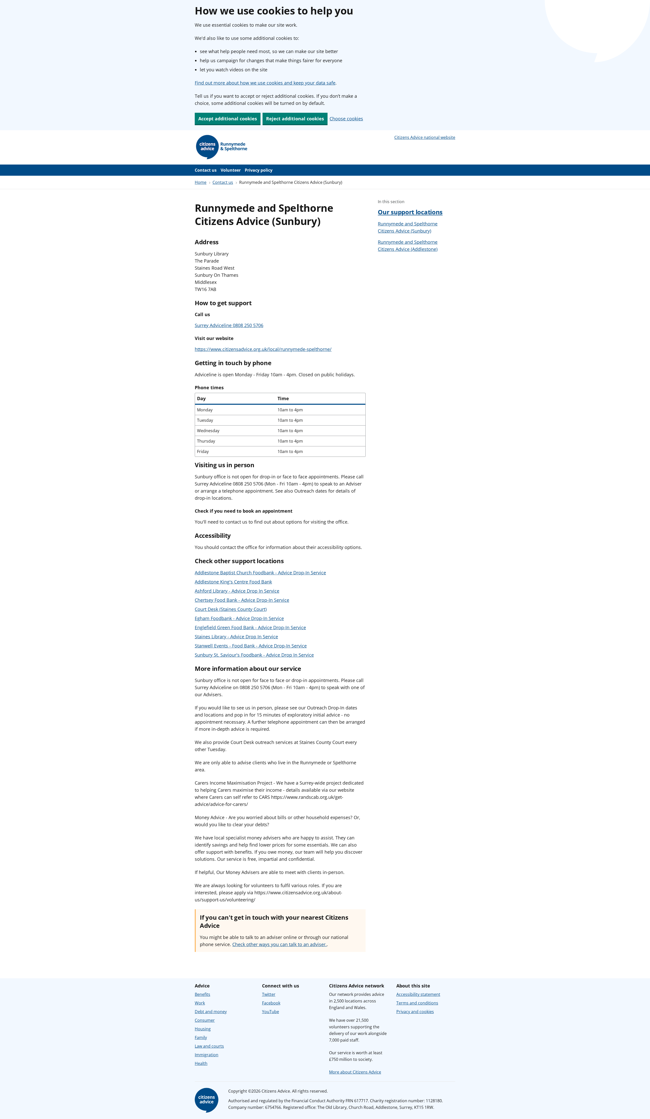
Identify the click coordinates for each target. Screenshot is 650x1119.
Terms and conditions (417, 1003)
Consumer (205, 1020)
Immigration (206, 1055)
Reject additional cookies (295, 119)
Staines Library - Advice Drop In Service (236, 637)
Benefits (202, 994)
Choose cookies (346, 119)
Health (201, 1063)
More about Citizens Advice (355, 1072)
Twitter (268, 994)
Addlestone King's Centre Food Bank (233, 582)
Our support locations (410, 212)
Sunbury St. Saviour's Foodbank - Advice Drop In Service (254, 655)
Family (201, 1037)
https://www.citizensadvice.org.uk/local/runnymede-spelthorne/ (263, 349)
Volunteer (231, 170)
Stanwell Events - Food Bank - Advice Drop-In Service (251, 646)
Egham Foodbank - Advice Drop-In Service (239, 618)
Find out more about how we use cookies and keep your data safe (265, 83)
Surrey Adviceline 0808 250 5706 (229, 325)
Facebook (271, 1003)
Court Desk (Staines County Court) (231, 609)
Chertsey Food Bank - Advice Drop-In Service (242, 600)
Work (200, 1003)
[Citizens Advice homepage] (207, 1100)
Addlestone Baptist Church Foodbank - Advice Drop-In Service (260, 573)
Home (200, 182)
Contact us (206, 170)
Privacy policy (258, 170)
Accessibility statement (418, 994)
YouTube (270, 1011)
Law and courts (209, 1046)
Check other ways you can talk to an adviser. (279, 944)
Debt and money (211, 1011)
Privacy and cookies (415, 1011)
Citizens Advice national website (424, 137)
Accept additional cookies (227, 119)
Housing (203, 1029)
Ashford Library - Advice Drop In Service (237, 591)
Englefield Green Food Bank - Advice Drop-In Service (250, 627)
